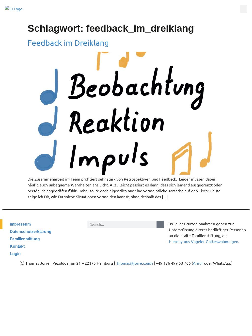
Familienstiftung (25, 239)
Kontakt (17, 246)
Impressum (20, 224)
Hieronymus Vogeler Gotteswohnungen (203, 241)
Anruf (198, 262)
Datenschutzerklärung (30, 231)
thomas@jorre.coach (135, 262)
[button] (243, 9)
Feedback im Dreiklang (68, 42)
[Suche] (160, 224)
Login (15, 254)
